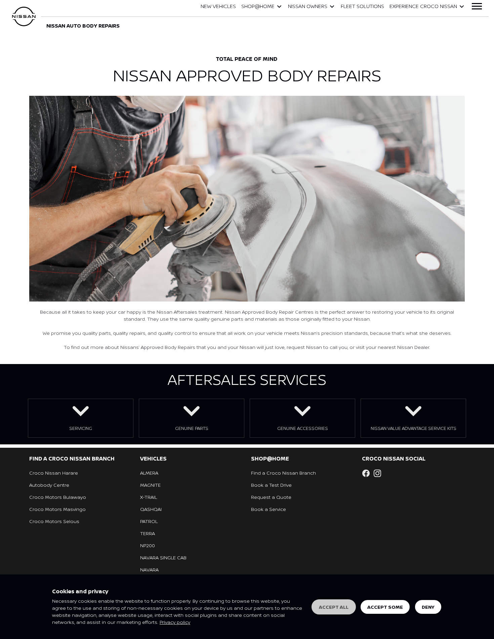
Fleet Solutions (362, 6)
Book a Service (268, 509)
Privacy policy (175, 622)
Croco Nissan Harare (53, 473)
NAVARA (149, 569)
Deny (428, 607)
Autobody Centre (49, 485)
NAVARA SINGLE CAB (163, 557)
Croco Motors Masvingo (57, 509)
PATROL (149, 521)
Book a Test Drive (271, 485)
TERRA (147, 533)
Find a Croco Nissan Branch (283, 473)
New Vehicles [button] (218, 6)
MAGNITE (150, 485)
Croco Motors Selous (54, 521)
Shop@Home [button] (258, 6)
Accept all (333, 607)
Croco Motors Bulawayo (57, 497)
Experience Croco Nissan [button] (423, 6)
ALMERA (149, 473)
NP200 (147, 545)
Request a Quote (271, 497)
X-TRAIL (148, 497)
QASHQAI (151, 509)
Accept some (385, 607)
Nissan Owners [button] (307, 6)
